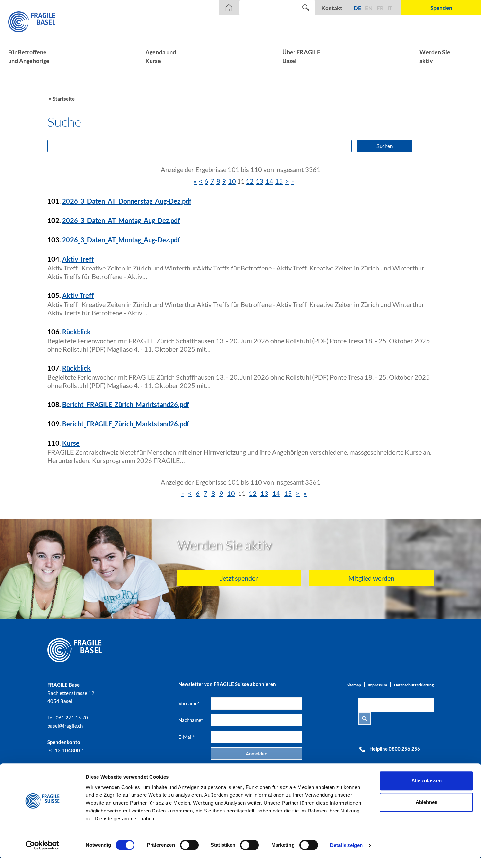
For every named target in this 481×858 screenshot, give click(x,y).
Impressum (377, 684)
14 (269, 181)
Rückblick (76, 332)
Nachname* (190, 720)
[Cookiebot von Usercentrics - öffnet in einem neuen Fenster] (42, 845)
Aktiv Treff (78, 259)
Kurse (71, 443)
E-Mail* (186, 737)
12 (250, 181)
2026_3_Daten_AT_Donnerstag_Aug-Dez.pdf (126, 201)
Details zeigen (346, 845)
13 (259, 181)
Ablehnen (426, 802)
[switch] (189, 845)
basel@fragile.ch (65, 726)
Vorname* (188, 703)
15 (279, 181)
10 (232, 181)
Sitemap (354, 684)
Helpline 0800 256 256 (394, 749)
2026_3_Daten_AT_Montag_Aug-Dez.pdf (121, 220)
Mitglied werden (371, 578)
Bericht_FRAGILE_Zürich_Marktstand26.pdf (125, 404)
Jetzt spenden (239, 578)
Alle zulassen (426, 780)
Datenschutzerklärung (414, 684)
